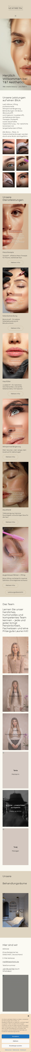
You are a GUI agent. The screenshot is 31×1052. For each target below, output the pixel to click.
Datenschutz (8, 1050)
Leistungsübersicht (15, 592)
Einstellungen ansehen (15, 1045)
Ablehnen (15, 1041)
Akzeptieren (15, 1036)
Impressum (23, 1050)
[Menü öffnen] (15, 16)
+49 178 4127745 (9, 969)
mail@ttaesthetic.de (11, 962)
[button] (28, 1016)
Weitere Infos (15, 263)
